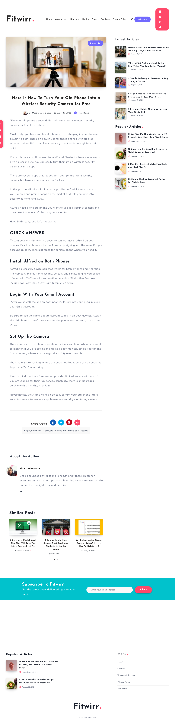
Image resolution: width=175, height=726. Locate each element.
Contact (121, 669)
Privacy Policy (120, 19)
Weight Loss (61, 19)
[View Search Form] (132, 19)
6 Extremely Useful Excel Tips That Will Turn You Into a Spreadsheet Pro (23, 543)
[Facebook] (160, 11)
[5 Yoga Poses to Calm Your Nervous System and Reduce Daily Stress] (120, 97)
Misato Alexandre (41, 113)
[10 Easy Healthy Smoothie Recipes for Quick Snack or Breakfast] (120, 153)
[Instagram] (160, 16)
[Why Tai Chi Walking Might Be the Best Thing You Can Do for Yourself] (120, 67)
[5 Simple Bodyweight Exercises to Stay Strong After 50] (120, 82)
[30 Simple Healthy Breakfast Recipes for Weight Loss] (120, 183)
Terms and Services (126, 675)
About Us (121, 662)
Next (101, 538)
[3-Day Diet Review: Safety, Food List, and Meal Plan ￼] (120, 168)
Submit (143, 590)
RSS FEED (122, 689)
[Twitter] (160, 27)
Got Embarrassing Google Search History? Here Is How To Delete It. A (89, 543)
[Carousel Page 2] (57, 559)
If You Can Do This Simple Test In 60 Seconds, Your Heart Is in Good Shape (38, 665)
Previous (11, 538)
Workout (105, 19)
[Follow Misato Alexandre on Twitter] (21, 491)
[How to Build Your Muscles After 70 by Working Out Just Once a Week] (120, 51)
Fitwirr (86, 707)
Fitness (95, 19)
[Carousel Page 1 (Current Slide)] (54, 559)
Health (85, 19)
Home (49, 19)
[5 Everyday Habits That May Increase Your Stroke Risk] (120, 113)
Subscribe (142, 20)
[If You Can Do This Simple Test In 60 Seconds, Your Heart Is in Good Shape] (120, 138)
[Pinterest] (160, 22)
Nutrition (74, 19)
